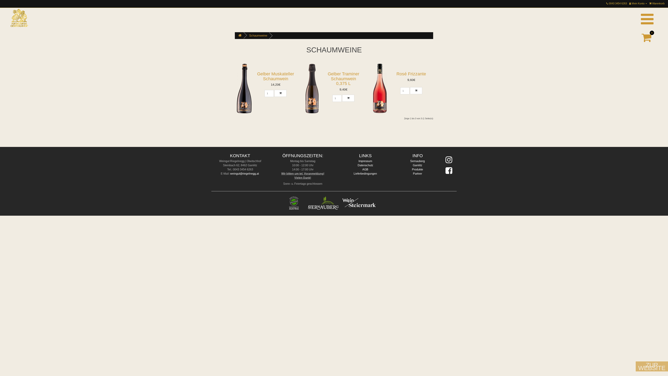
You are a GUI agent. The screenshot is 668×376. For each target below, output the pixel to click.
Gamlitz (417, 165)
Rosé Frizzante (411, 73)
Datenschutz (365, 165)
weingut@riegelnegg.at (245, 173)
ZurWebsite (651, 366)
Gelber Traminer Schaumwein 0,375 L (343, 78)
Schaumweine (258, 35)
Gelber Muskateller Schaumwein (275, 76)
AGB (365, 169)
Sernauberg (417, 161)
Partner (417, 173)
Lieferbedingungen (365, 173)
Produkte (417, 169)
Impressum (365, 161)
